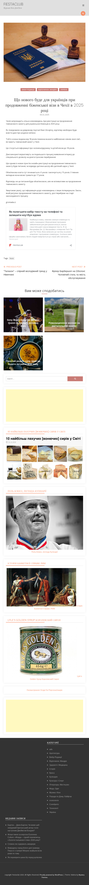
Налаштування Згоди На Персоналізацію (44, 690)
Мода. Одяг (54, 789)
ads (50, 749)
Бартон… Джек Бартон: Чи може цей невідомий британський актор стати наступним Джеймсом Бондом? (23, 828)
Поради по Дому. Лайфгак (60, 796)
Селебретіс (54, 804)
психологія (54, 800)
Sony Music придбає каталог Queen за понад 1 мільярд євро (23, 323)
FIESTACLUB (13, 4)
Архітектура (54, 753)
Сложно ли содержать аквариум (21, 844)
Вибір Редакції (28, 90)
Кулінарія (53, 777)
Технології (53, 808)
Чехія (12, 258)
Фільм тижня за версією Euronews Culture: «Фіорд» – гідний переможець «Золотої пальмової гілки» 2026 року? (24, 837)
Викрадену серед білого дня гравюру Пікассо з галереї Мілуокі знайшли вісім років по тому (25, 850)
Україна (63, 90)
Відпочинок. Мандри (47, 90)
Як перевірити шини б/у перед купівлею (25, 857)
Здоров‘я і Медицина (58, 765)
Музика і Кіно (54, 793)
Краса (51, 773)
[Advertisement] (44, 405)
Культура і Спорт (56, 781)
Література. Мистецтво (59, 785)
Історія (52, 769)
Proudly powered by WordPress (51, 875)
